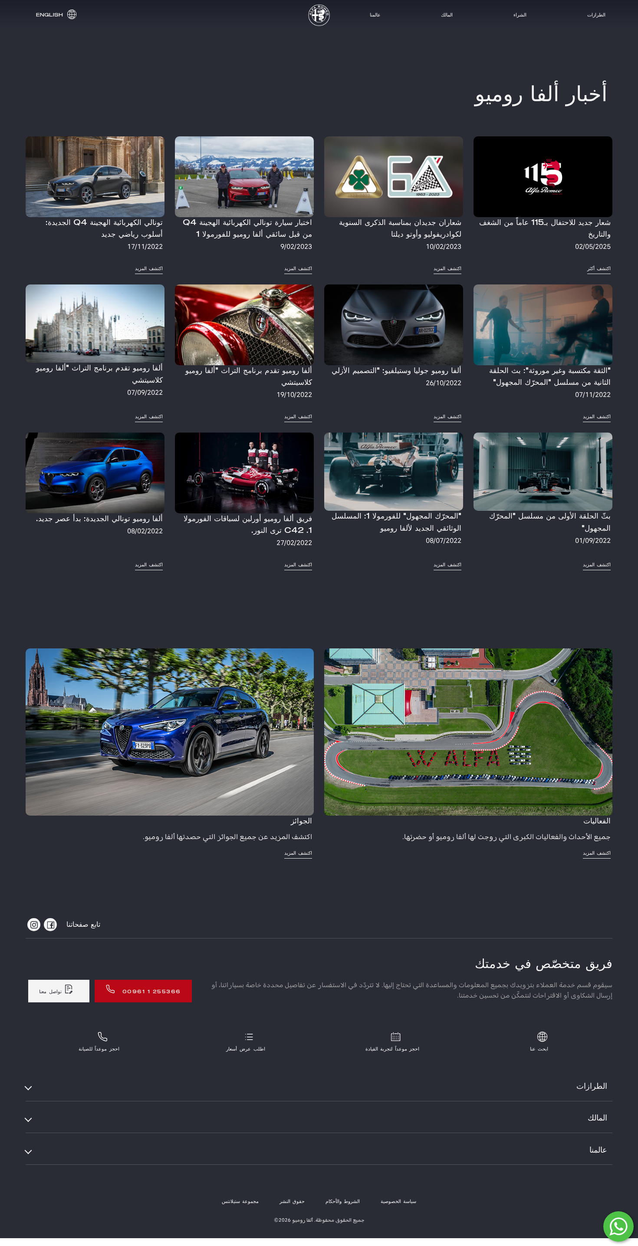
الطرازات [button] (591, 1087)
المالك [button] (597, 1118)
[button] (55, 14)
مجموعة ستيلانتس (240, 1201)
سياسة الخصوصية (398, 1201)
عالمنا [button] (598, 1150)
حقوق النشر (292, 1201)
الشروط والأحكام (343, 1201)
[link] (543, 205)
